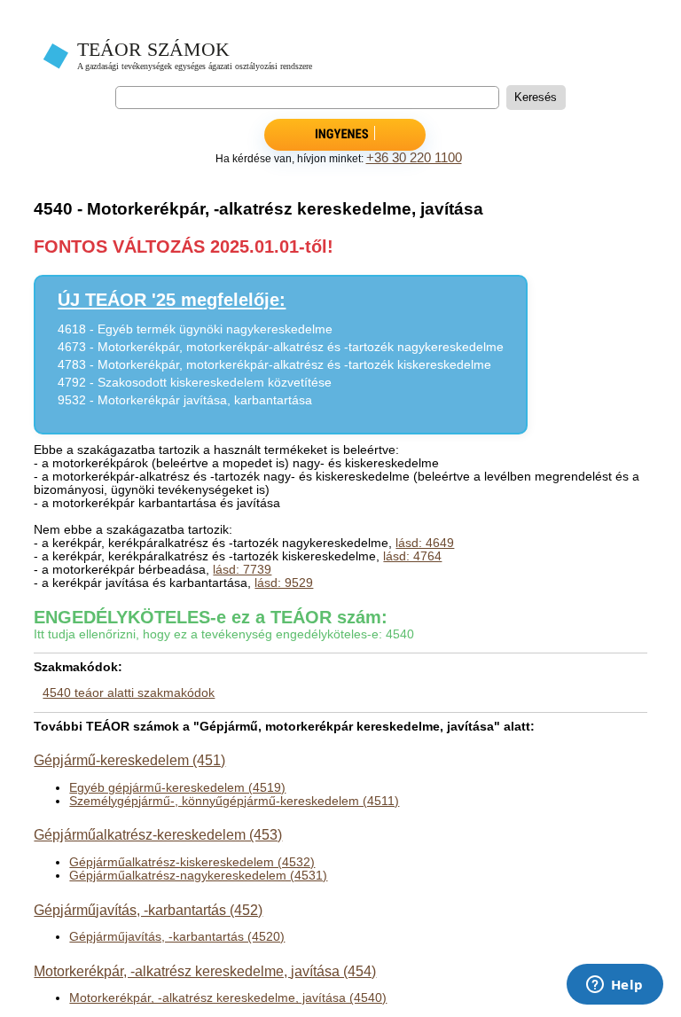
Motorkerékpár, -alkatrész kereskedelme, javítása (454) (205, 971)
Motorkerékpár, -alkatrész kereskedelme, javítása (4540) (228, 998)
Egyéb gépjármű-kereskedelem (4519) (177, 787)
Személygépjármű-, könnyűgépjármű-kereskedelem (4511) (234, 801)
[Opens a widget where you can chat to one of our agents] (614, 986)
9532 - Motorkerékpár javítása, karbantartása (185, 400)
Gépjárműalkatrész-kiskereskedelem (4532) (192, 862)
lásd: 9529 (283, 583)
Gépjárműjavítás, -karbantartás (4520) (177, 936)
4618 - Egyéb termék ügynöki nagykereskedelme (195, 329)
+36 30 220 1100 (414, 158)
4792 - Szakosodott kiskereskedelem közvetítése (195, 382)
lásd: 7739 (242, 569)
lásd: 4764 (412, 556)
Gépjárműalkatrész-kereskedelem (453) (158, 834)
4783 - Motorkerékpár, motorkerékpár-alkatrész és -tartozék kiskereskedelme (274, 365)
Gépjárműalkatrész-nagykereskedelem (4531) (198, 875)
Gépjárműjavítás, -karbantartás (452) (148, 910)
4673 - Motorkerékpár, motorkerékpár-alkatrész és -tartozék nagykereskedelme (281, 347)
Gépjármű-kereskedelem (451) (129, 760)
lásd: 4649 (424, 543)
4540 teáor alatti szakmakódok (129, 693)
